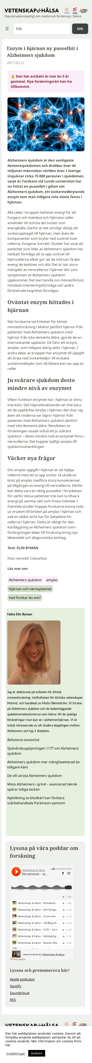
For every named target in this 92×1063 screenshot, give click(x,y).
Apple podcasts (22, 979)
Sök (80, 28)
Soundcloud (19, 993)
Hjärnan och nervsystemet (30, 589)
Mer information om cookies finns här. (43, 1043)
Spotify (15, 986)
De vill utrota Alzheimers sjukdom (34, 775)
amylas (52, 580)
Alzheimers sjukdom (25, 580)
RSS (13, 999)
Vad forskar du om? (25, 597)
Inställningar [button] (15, 1053)
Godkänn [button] (37, 1053)
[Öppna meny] (7, 28)
